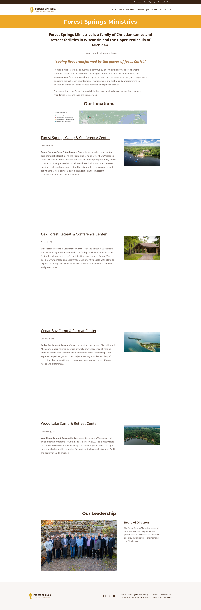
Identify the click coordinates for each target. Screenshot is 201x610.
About (121, 10)
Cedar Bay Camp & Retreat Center (68, 330)
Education (130, 10)
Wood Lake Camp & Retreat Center (69, 423)
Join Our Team (151, 10)
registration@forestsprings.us (135, 597)
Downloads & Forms (164, 2)
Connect (140, 10)
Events (113, 10)
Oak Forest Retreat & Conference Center (74, 234)
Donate (163, 10)
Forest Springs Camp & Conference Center (75, 137)
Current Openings (149, 2)
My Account (137, 2)
